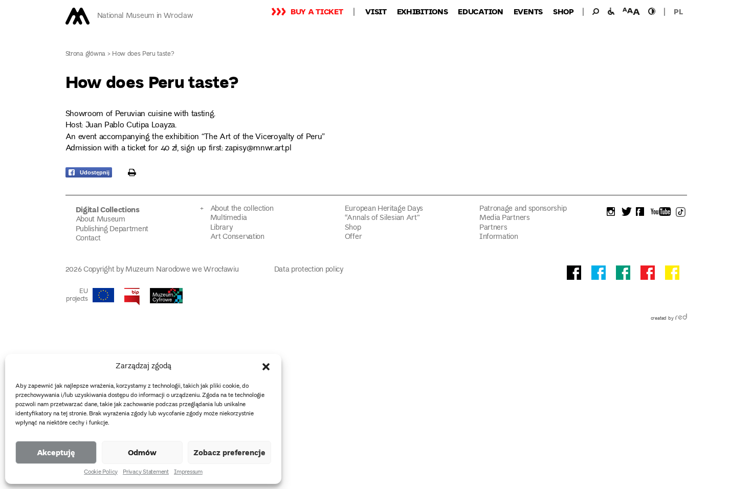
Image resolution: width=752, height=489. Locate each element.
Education (480, 11)
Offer (353, 237)
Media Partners (504, 218)
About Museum (100, 219)
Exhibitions (422, 11)
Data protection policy (308, 269)
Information (498, 237)
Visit (376, 11)
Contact (88, 238)
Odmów (142, 452)
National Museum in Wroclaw (145, 16)
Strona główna (85, 54)
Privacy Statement (146, 472)
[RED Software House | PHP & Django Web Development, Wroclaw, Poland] (681, 319)
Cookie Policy (101, 472)
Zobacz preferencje (229, 452)
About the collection (242, 209)
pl (678, 11)
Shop (563, 11)
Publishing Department (112, 229)
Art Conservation (237, 237)
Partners (493, 227)
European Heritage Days (384, 209)
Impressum (188, 472)
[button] (266, 367)
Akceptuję (56, 452)
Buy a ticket (317, 11)
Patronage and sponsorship (522, 209)
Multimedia (228, 218)
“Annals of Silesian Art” (382, 218)
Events (528, 11)
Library (221, 227)
